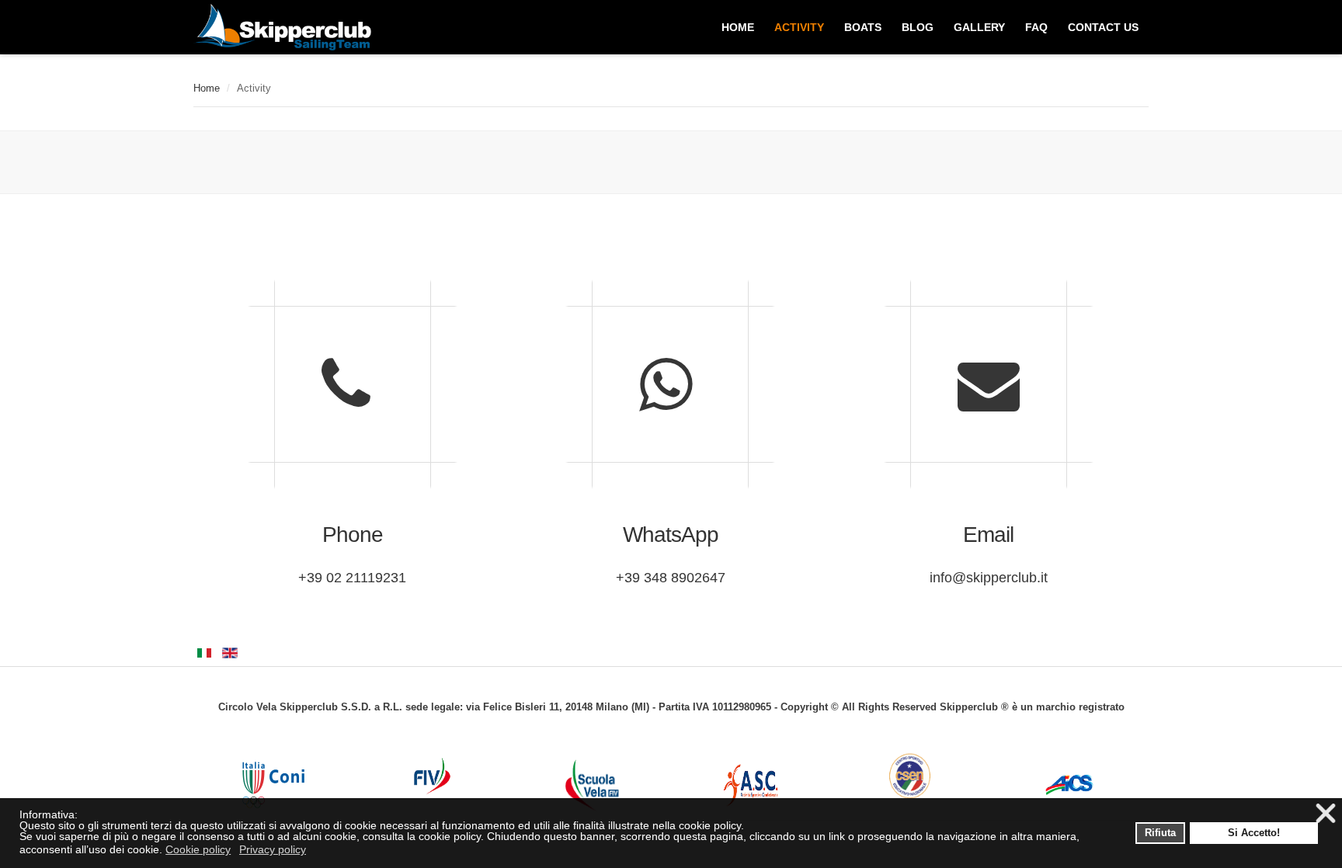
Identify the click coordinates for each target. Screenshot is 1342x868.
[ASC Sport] (750, 785)
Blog (917, 27)
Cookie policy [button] (198, 849)
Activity (799, 27)
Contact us (1103, 27)
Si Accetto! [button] (1254, 833)
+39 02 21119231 (352, 577)
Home (206, 88)
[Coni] (273, 785)
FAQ (1036, 27)
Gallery (979, 27)
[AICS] (1069, 785)
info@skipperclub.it (989, 577)
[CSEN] (910, 775)
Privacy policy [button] (272, 849)
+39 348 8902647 (670, 577)
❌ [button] (1326, 814)
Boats (862, 27)
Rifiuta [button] (1160, 833)
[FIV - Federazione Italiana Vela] (432, 776)
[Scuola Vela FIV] (591, 785)
